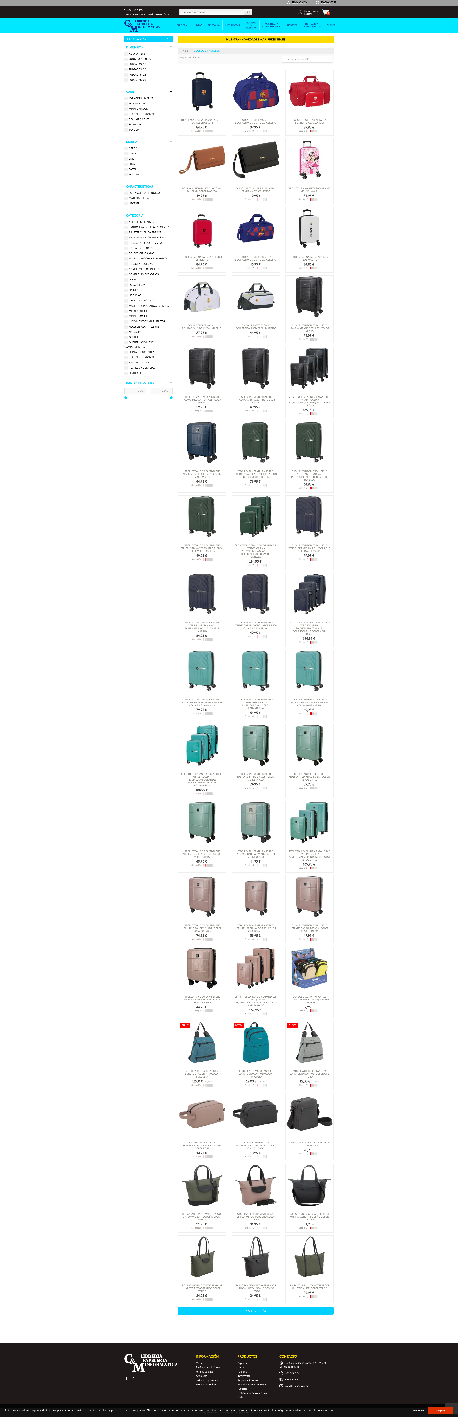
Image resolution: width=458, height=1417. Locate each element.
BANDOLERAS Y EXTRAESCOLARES (149, 227)
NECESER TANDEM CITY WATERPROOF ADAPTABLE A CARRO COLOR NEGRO (256, 1146)
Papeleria (242, 1363)
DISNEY (133, 279)
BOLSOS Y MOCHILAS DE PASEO (148, 258)
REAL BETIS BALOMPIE (142, 114)
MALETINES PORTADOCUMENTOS (149, 306)
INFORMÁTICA (232, 25)
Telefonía (242, 1372)
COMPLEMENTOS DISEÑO (144, 269)
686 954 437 (292, 1379)
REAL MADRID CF (139, 119)
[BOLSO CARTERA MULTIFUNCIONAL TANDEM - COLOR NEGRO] (256, 159)
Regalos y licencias (248, 1380)
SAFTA (132, 169)
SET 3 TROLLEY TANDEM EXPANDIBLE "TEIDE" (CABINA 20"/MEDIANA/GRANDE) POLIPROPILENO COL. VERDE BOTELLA (256, 551)
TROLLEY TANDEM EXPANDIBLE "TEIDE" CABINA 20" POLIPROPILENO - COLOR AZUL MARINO (256, 626)
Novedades (135, 332)
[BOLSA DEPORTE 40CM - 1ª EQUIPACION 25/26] (256, 91)
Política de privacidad (207, 1380)
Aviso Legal (202, 1376)
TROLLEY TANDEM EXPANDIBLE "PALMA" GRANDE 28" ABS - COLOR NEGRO (309, 328)
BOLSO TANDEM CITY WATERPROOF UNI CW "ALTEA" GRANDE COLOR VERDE (202, 1288)
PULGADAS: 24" (138, 75)
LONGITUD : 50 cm (140, 59)
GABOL (133, 153)
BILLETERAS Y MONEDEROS (145, 232)
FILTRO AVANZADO (138, 39)
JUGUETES (291, 25)
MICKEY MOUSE (138, 311)
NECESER (134, 203)
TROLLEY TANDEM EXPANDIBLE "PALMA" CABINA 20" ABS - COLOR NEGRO (256, 400)
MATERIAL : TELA (139, 198)
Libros (241, 1367)
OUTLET (331, 25)
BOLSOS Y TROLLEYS (141, 264)
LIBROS (198, 25)
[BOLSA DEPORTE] (309, 91)
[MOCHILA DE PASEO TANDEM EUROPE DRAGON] (202, 1042)
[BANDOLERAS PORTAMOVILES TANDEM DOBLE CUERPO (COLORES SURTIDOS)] (309, 968)
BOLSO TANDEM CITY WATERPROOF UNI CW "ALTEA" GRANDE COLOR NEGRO (256, 1288)
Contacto (201, 1363)
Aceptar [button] (440, 1410)
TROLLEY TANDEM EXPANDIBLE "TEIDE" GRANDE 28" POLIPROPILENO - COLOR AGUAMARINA (202, 703)
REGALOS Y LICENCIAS (251, 25)
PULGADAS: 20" (138, 69)
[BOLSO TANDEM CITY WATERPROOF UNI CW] (202, 1185)
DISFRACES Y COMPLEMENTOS (312, 25)
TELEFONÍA (214, 25)
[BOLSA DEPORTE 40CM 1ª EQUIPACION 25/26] (202, 296)
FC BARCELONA (138, 103)
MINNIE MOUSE (138, 109)
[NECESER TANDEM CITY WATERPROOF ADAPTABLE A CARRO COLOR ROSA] (202, 1114)
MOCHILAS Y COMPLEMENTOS (271, 25)
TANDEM (134, 130)
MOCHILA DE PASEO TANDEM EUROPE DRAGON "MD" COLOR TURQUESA (255, 1074)
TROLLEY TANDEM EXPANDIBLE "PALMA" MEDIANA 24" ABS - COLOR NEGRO (202, 400)
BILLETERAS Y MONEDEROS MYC (148, 237)
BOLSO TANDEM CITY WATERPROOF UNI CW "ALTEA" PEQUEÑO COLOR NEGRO (309, 1217)
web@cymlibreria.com (297, 1386)
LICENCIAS (135, 295)
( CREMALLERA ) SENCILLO (144, 193)
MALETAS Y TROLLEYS (141, 300)
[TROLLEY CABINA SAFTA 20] (202, 91)
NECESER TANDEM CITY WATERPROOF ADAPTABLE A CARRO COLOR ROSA (202, 1146)
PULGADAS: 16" (138, 64)
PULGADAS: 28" (138, 80)
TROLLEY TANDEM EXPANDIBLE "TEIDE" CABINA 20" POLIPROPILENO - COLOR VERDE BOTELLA (202, 548)
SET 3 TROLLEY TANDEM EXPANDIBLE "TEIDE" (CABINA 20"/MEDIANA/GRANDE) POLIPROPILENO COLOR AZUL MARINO (309, 628)
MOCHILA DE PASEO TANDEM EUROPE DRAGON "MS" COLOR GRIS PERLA (309, 1074)
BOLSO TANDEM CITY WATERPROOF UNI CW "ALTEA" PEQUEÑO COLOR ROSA (256, 1217)
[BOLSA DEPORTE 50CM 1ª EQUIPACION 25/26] (256, 296)
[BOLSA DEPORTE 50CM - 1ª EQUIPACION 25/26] (256, 228)
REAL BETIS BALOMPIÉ (142, 357)
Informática (244, 1376)
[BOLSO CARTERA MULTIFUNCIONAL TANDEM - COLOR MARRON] (202, 159)
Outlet (241, 1397)
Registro (308, 14)
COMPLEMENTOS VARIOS (144, 274)
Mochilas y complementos (252, 1384)
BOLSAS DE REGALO (141, 248)
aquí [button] (330, 1410)
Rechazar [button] (418, 1410)
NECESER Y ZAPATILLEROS (144, 327)
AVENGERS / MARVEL (141, 98)
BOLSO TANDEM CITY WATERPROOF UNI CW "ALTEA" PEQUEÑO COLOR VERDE (202, 1217)
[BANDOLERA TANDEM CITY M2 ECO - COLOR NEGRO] (309, 1114)
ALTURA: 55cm (137, 54)
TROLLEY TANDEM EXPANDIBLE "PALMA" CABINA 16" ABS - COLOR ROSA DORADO (202, 1000)
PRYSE (132, 164)
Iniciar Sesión (310, 11)
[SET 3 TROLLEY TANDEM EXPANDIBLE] (309, 368)
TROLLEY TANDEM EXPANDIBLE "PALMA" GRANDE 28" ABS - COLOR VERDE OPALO (255, 777)
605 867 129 (135, 10)
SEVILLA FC (135, 124)
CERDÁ (133, 148)
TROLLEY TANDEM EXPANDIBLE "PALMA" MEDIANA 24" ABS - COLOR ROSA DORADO (256, 928)
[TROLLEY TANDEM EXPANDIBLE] (309, 296)
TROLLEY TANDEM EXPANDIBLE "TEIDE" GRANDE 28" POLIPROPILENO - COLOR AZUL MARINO (309, 548)
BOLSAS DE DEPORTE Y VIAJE (146, 243)
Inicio (185, 50)
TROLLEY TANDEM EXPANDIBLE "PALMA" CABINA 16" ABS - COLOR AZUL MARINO (202, 474)
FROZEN (134, 290)
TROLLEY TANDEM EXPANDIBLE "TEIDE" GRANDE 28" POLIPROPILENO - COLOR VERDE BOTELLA (256, 474)
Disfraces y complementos (252, 1393)
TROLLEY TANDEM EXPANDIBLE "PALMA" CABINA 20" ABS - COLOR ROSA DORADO (309, 928)
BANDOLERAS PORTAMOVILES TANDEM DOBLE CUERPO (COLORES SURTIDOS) (309, 1000)
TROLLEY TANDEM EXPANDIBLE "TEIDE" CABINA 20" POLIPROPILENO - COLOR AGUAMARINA (309, 703)
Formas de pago (204, 1372)
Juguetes (242, 1389)
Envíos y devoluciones (208, 1367)
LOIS (131, 159)
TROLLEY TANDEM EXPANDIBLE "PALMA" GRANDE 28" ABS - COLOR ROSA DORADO (202, 928)
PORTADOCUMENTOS (142, 352)
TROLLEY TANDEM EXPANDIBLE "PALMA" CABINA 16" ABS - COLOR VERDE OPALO (256, 854)
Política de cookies (206, 1384)
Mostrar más (255, 1310)
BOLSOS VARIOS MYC (141, 253)
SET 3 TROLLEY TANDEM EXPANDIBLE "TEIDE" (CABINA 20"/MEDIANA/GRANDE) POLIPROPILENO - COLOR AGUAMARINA (202, 780)
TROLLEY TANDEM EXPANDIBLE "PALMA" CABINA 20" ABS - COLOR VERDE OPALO (202, 854)
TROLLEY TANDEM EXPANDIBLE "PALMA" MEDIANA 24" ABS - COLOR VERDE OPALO (309, 777)
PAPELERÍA (182, 25)
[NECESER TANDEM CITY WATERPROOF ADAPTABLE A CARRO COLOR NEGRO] (256, 1114)
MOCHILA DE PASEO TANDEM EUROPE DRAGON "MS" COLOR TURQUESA (202, 1074)
